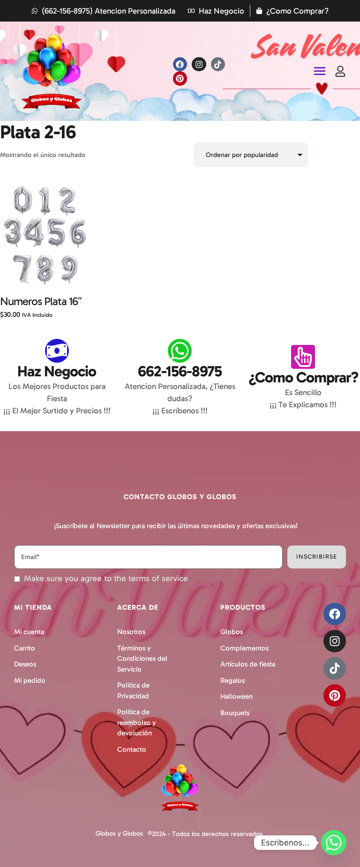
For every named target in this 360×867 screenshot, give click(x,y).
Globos (231, 632)
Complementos (244, 648)
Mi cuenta (29, 632)
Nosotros (131, 632)
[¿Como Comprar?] (303, 357)
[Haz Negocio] (57, 351)
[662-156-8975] (180, 351)
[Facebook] (180, 64)
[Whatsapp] (333, 842)
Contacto (131, 749)
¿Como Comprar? (303, 377)
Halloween (236, 696)
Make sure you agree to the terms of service (106, 578)
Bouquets (234, 713)
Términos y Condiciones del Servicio (142, 658)
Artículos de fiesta (247, 664)
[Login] (340, 71)
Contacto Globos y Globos (180, 497)
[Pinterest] (180, 78)
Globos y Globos (119, 833)
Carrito (24, 648)
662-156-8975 (180, 371)
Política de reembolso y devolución (136, 722)
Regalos (232, 680)
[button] (333, 826)
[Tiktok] (218, 64)
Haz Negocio (56, 371)
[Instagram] (199, 64)
